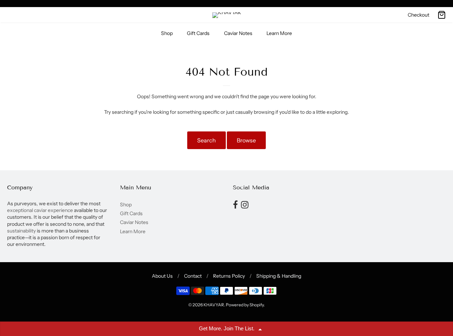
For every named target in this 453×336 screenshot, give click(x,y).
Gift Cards (198, 33)
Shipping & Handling (278, 276)
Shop (167, 33)
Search (206, 140)
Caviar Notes (238, 33)
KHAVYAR (213, 304)
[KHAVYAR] (226, 15)
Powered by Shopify (245, 304)
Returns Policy (229, 276)
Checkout (418, 15)
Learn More (279, 33)
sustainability (21, 231)
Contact (193, 276)
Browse (246, 140)
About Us (162, 276)
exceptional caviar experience (40, 210)
